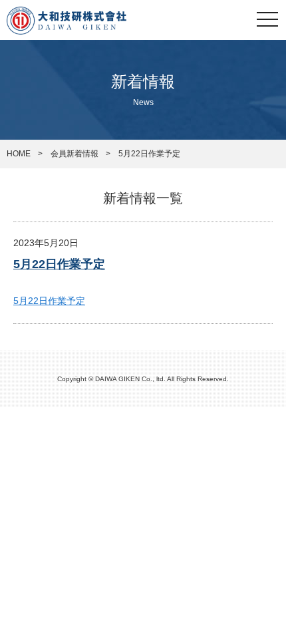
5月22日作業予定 (59, 264)
